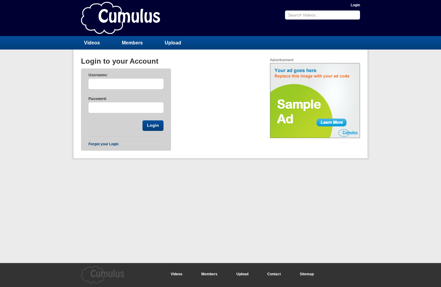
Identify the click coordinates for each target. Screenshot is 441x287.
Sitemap (307, 274)
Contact (274, 274)
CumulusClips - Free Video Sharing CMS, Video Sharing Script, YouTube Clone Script (120, 18)
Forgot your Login (103, 144)
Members (132, 42)
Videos (92, 42)
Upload (173, 42)
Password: (97, 99)
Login (355, 5)
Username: (98, 75)
